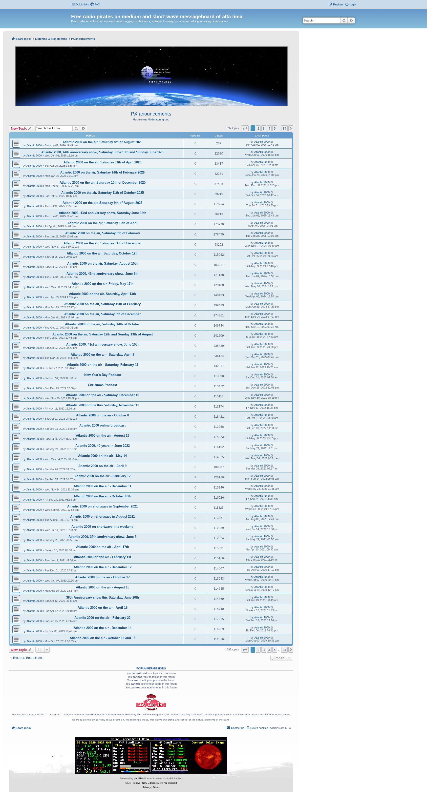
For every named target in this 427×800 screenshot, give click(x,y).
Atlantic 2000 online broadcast (102, 425)
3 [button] (264, 128)
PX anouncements (151, 114)
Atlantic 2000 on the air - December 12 (102, 567)
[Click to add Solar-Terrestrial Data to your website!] (151, 755)
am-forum (54, 714)
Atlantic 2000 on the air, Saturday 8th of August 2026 (102, 142)
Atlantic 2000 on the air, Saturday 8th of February (102, 233)
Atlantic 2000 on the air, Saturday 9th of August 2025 (102, 203)
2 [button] (258, 128)
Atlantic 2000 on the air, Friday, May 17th (102, 284)
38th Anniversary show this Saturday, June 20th (102, 597)
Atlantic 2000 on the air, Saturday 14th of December (103, 243)
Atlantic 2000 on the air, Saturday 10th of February (102, 304)
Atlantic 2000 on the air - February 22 (102, 618)
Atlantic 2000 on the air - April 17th (102, 547)
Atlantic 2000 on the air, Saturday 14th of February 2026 (102, 172)
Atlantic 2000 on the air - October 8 (102, 415)
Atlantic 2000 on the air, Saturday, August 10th (102, 263)
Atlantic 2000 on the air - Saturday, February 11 (102, 365)
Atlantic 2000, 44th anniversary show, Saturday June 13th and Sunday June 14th (102, 152)
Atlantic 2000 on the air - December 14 (102, 628)
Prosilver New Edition (144, 782)
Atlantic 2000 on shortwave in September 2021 (102, 506)
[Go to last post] (272, 141)
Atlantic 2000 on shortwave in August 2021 (102, 516)
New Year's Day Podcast (102, 375)
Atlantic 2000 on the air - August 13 (102, 435)
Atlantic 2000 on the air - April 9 (102, 466)
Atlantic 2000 (34, 145)
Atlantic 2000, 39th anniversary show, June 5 (102, 537)
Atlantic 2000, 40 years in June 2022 (102, 446)
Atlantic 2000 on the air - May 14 (102, 456)
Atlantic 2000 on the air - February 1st (102, 557)
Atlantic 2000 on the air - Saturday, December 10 (102, 395)
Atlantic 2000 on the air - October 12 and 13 (102, 638)
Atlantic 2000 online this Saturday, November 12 (102, 405)
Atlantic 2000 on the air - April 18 (103, 607)
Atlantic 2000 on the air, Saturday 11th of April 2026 (102, 162)
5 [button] (275, 128)
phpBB (138, 778)
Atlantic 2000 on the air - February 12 (102, 476)
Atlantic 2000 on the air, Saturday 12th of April (102, 223)
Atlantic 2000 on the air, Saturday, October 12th (102, 253)
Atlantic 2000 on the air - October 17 (102, 577)
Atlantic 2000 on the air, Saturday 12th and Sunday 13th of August (102, 334)
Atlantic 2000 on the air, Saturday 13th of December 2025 (103, 182)
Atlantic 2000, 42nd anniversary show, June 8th (102, 273)
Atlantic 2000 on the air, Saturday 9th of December (102, 314)
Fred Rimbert (169, 782)
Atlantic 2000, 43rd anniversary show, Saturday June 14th (102, 213)
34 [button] (284, 128)
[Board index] (74, 11)
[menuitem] (95, 4)
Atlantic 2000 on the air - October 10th (102, 496)
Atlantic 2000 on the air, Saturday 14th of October (102, 324)
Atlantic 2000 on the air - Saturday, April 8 (102, 354)
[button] (245, 128)
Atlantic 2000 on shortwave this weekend (102, 526)
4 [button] (269, 128)
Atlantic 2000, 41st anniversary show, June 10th (102, 344)
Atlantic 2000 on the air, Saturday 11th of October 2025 (102, 193)
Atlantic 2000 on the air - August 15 (102, 587)
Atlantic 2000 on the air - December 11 (102, 486)
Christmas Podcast (102, 385)
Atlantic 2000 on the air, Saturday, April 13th (102, 294)
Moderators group (158, 119)
